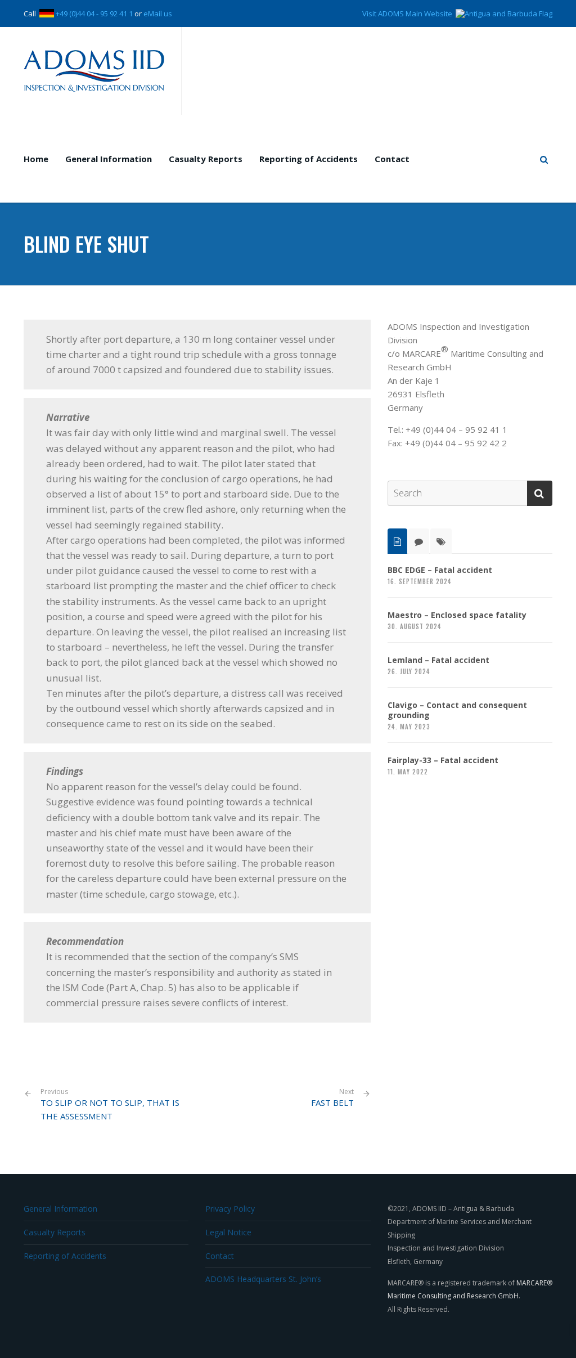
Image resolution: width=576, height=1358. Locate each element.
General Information (108, 158)
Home (36, 158)
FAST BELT (332, 1102)
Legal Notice (228, 1232)
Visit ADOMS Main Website (409, 13)
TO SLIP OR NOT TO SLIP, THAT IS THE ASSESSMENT (109, 1104)
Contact (392, 158)
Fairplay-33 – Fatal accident (443, 760)
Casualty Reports (205, 158)
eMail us (157, 13)
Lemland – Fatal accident (438, 660)
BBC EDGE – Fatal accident (440, 570)
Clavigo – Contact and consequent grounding (457, 710)
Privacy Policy (230, 1208)
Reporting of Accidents (308, 158)
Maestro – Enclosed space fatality (457, 615)
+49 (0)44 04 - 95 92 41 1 (94, 13)
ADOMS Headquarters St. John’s (263, 1279)
